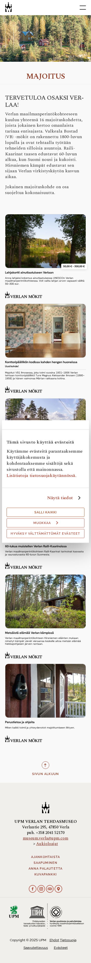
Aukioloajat (47, 844)
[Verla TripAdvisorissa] (50, 889)
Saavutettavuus (36, 948)
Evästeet (61, 948)
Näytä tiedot (60, 498)
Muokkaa (42, 523)
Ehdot (54, 940)
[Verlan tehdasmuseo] (8, 7)
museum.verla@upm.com (45, 838)
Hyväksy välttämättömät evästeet (45, 533)
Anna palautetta (46, 868)
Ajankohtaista (45, 857)
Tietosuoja (68, 940)
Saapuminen (46, 863)
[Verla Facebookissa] (32, 889)
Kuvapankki (45, 874)
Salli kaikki (45, 512)
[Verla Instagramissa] (41, 889)
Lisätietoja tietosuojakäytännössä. (41, 475)
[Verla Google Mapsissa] (58, 889)
